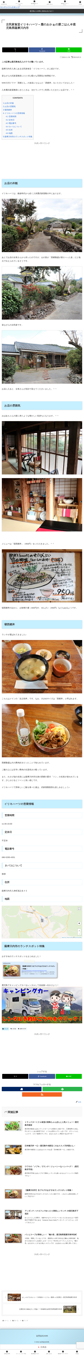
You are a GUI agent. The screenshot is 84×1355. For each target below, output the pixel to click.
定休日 (10, 120)
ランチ (6, 1029)
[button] (42, 920)
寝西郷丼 (7, 110)
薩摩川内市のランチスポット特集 (17, 137)
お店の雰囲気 (9, 106)
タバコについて (14, 127)
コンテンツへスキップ (10, 7)
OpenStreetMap (78, 937)
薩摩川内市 (23, 1029)
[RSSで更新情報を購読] (42, 1094)
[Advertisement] (42, 39)
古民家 (14, 1029)
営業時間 (11, 116)
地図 (9, 133)
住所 (9, 130)
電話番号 (11, 123)
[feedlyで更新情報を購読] (62, 1089)
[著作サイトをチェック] (22, 1089)
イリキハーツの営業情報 (14, 113)
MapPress (64, 937)
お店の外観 (8, 103)
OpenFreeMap (70, 937)
